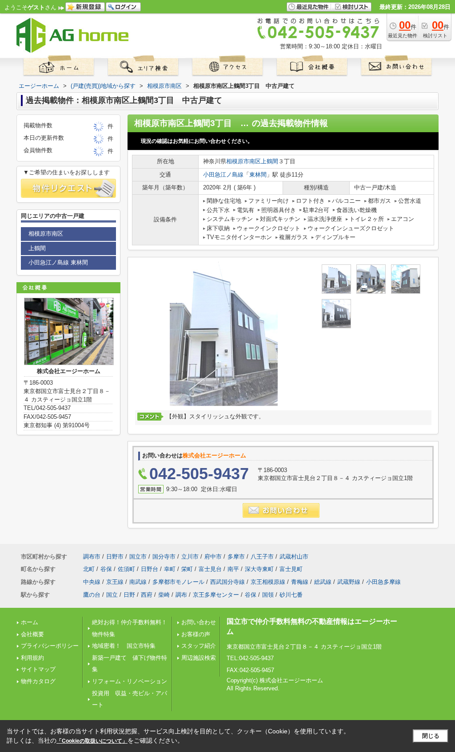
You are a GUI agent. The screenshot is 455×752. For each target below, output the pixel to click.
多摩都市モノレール (178, 582)
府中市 (213, 556)
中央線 (91, 582)
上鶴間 (269, 161)
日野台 (149, 569)
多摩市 (236, 556)
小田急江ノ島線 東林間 (58, 262)
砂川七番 (291, 594)
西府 (146, 594)
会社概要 (32, 634)
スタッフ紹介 (198, 645)
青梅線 (299, 582)
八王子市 (262, 556)
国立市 (138, 556)
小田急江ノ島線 (223, 174)
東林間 (258, 174)
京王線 (115, 582)
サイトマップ (38, 669)
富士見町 (291, 569)
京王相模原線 (268, 582)
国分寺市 (164, 556)
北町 (89, 569)
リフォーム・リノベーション (129, 681)
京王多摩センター (216, 594)
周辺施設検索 (198, 657)
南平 (233, 569)
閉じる (430, 735)
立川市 (190, 556)
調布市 (91, 556)
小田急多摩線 (383, 582)
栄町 (187, 569)
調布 (181, 594)
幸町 (170, 569)
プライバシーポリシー (50, 645)
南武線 (138, 582)
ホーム (29, 622)
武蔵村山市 (293, 556)
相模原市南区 (243, 161)
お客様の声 (195, 634)
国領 (268, 594)
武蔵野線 (348, 582)
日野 (129, 594)
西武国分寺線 (227, 582)
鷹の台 (91, 594)
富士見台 (210, 569)
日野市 (115, 556)
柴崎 (164, 594)
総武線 (322, 582)
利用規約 (32, 657)
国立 (112, 594)
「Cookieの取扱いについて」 (92, 741)
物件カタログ (38, 681)
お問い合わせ (198, 622)
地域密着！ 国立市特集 (124, 645)
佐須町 (126, 569)
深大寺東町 (259, 569)
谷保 (106, 569)
